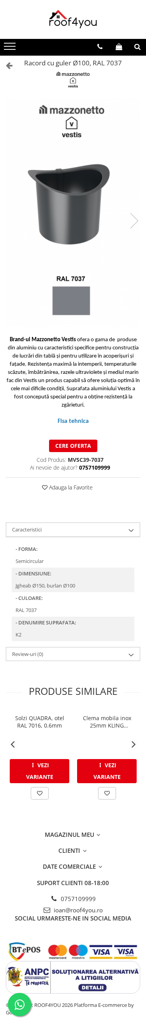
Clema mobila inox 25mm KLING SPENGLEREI (107, 721)
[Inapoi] (6, 65)
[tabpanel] (73, 212)
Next (134, 221)
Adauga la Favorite (70, 487)
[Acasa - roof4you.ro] (73, 19)
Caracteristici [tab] (27, 529)
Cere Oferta (73, 445)
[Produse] (11, 48)
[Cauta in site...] (137, 46)
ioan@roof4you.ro (77, 910)
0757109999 (77, 899)
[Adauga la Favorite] (40, 793)
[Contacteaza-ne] (100, 46)
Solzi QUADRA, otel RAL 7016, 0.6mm (39, 721)
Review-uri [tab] (27, 654)
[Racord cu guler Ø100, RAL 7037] (73, 212)
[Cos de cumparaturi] (119, 46)
